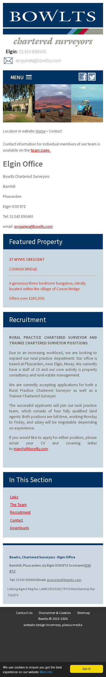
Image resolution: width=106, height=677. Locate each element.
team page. (40, 150)
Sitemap (83, 612)
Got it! (86, 668)
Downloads (19, 527)
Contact (55, 131)
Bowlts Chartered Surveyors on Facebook (83, 77)
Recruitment (20, 512)
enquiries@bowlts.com (38, 60)
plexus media (72, 625)
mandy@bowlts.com (31, 448)
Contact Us (24, 612)
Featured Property (35, 241)
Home (40, 131)
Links (14, 497)
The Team (18, 504)
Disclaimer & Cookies (55, 612)
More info (46, 672)
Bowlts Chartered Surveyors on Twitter (92, 77)
